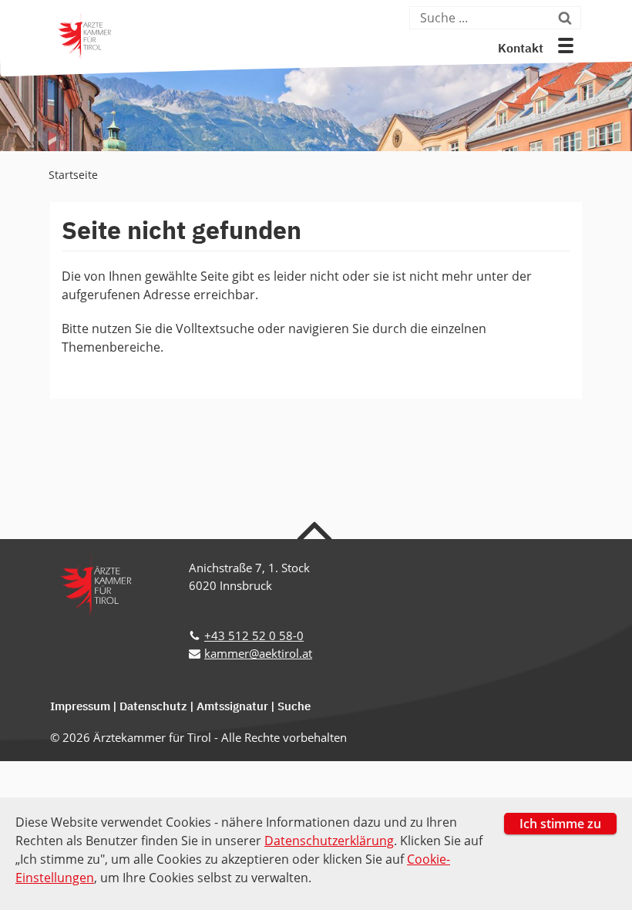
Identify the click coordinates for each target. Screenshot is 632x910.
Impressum (80, 707)
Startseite (73, 174)
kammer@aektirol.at (258, 653)
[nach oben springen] (316, 529)
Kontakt (520, 49)
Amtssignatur (232, 707)
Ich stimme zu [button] (560, 823)
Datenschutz (153, 707)
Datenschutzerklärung (329, 840)
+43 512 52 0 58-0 (254, 635)
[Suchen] (567, 18)
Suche (294, 707)
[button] (565, 45)
